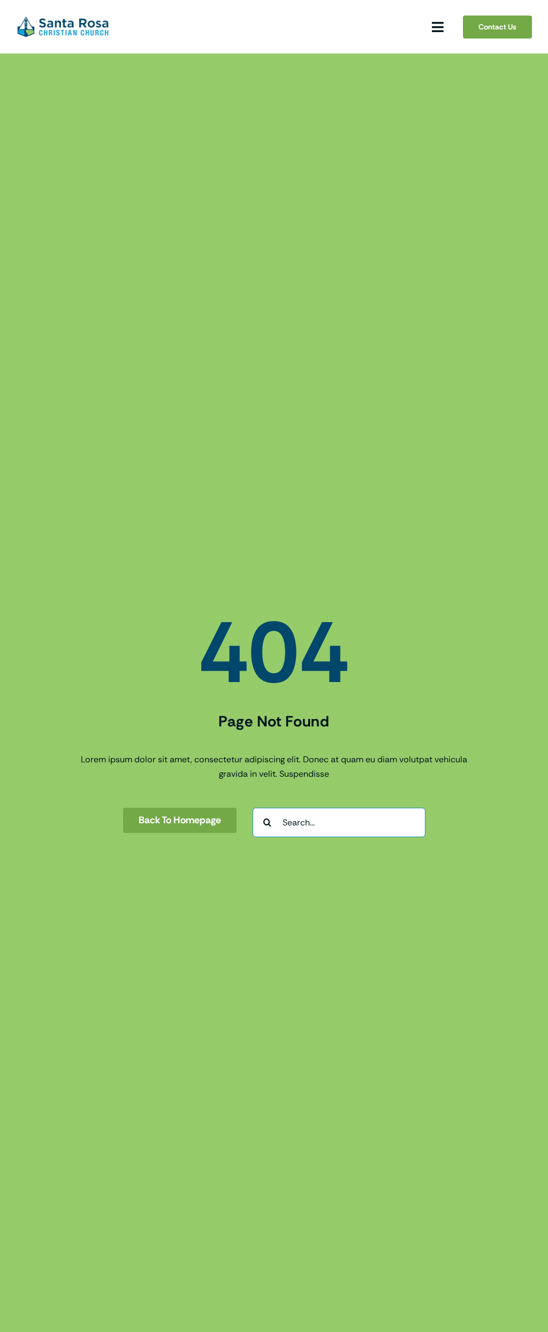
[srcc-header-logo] (63, 19)
